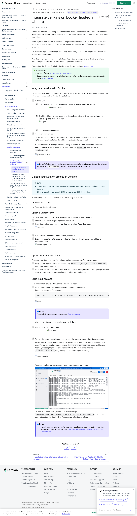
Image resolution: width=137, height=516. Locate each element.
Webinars (70, 483)
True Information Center (76, 473)
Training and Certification (99, 483)
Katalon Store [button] (6, 267)
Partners (116, 483)
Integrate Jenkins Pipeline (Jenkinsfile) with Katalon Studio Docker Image (19, 177)
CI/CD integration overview (16, 110)
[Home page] (34, 9)
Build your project (120, 28)
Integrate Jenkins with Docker (124, 12)
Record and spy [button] (7, 63)
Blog (68, 480)
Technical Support (97, 480)
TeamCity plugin (12, 200)
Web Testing (49, 477)
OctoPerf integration (11, 226)
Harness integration (13, 144)
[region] (68, 512)
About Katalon (118, 473)
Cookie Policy (66, 514)
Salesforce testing (10, 246)
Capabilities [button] (27, 3)
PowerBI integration (11, 239)
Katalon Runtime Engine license (61, 73)
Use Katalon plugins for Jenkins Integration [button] (17, 156)
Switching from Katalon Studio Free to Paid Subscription (14, 271)
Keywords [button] (5, 76)
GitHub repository (84, 192)
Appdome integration (11, 212)
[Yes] (67, 448)
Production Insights (28, 486)
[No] (74, 448)
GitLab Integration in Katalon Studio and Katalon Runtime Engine (16, 135)
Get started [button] (5, 26)
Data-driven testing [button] (8, 72)
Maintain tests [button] (6, 83)
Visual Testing (49, 489)
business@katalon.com (40, 505)
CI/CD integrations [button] (11, 106)
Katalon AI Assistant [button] (8, 34)
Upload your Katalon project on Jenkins (123, 16)
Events (115, 477)
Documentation (95, 473)
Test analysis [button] (9, 102)
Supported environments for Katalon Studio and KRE (14, 16)
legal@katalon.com (38, 507)
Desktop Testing (50, 486)
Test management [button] (10, 95)
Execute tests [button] (6, 49)
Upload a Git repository (123, 20)
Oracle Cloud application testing (15, 229)
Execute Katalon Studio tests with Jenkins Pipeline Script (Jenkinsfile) (18, 185)
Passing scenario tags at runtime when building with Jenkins (18, 192)
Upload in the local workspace (122, 24)
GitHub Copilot (9, 219)
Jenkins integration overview (16, 151)
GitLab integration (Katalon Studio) (16, 129)
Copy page (103, 16)
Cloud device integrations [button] (13, 204)
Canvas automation (11, 216)
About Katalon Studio (9, 8)
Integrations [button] (6, 86)
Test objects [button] (6, 56)
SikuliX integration (10, 249)
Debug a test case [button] (8, 79)
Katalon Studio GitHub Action (16, 197)
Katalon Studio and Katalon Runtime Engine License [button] (13, 30)
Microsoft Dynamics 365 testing (15, 222)
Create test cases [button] (8, 45)
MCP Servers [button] (6, 38)
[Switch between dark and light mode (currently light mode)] (133, 3)
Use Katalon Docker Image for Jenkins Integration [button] (16, 162)
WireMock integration (12, 259)
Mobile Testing (49, 483)
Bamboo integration (13, 121)
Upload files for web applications (15, 256)
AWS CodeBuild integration (16, 113)
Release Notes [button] (41, 3)
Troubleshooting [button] (7, 263)
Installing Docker (47, 78)
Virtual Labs (71, 477)
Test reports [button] (6, 60)
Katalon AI (48, 473)
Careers (116, 486)
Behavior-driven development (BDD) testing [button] (14, 68)
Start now (124, 3)
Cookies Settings (96, 512)
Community (94, 477)
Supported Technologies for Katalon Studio (14, 21)
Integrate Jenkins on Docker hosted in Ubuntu (19, 169)
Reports (70, 486)
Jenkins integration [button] (13, 147)
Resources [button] (91, 3)
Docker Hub (88, 66)
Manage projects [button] (7, 42)
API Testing (48, 480)
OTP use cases (9, 236)
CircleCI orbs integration (15, 125)
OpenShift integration (12, 233)
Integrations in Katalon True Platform (14, 91)
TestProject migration (12, 253)
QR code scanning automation (14, 243)
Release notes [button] (6, 12)
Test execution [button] (9, 99)
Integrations (48, 493)
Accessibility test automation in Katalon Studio (15, 208)
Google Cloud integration (15, 140)
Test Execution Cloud (29, 483)
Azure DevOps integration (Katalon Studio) (15, 117)
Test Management (28, 480)
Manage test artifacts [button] (9, 52)
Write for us (71, 496)
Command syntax (74, 314)
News (115, 480)
